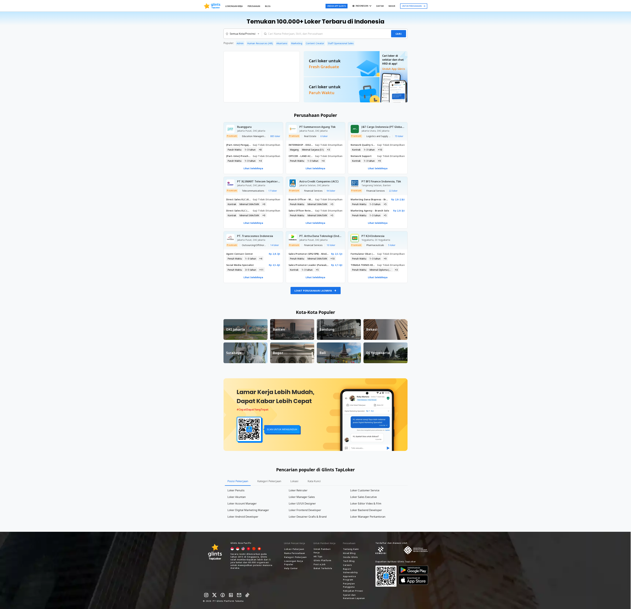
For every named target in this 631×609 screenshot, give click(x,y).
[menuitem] (361, 6)
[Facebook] (222, 595)
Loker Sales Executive (363, 497)
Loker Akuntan (236, 497)
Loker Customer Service (364, 490)
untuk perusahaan (412, 6)
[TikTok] (247, 595)
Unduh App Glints (336, 6)
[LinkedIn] (231, 595)
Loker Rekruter (298, 490)
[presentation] (212, 6)
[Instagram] (206, 595)
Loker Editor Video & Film (365, 503)
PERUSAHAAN (254, 6)
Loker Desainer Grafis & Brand (308, 516)
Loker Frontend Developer (305, 510)
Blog (267, 6)
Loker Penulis (236, 490)
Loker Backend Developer (366, 510)
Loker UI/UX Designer (302, 503)
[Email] (239, 595)
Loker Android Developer (242, 516)
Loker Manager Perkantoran (367, 516)
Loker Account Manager (242, 503)
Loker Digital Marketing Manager (248, 510)
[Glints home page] (212, 6)
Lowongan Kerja (234, 6)
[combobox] (243, 34)
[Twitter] (214, 595)
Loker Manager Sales (302, 497)
